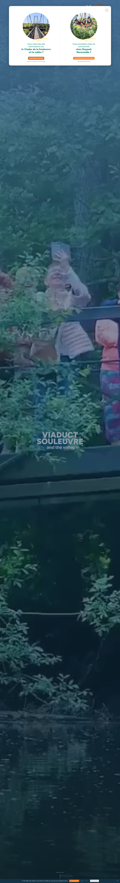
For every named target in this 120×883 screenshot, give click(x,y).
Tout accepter (74, 880)
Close (106, 10)
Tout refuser (85, 880)
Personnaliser (94, 880)
